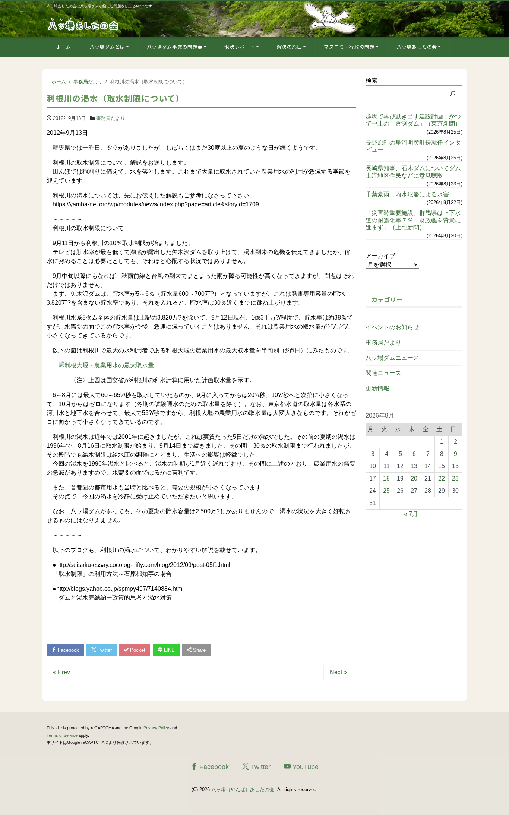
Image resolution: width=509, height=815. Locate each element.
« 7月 (411, 514)
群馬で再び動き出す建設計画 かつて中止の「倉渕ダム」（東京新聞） (413, 120)
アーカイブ (380, 256)
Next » (338, 672)
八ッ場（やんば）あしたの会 (242, 789)
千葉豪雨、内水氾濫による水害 (407, 194)
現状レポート (239, 46)
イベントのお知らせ (392, 327)
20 (414, 478)
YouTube (305, 767)
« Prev (61, 672)
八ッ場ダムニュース (392, 358)
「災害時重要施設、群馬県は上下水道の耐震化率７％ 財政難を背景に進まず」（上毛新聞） (413, 220)
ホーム (63, 46)
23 (455, 478)
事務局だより (110, 118)
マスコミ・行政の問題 (349, 46)
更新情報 (377, 388)
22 (441, 478)
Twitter (104, 650)
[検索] (453, 93)
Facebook (67, 650)
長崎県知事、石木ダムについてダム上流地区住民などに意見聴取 (413, 171)
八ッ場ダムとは (107, 46)
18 (386, 478)
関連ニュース (383, 373)
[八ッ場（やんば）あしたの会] (84, 24)
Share (199, 650)
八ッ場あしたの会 (416, 46)
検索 (371, 80)
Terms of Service (62, 735)
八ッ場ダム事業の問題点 (175, 46)
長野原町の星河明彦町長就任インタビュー (413, 146)
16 (455, 466)
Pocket (137, 650)
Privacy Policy (156, 728)
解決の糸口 (289, 46)
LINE (168, 650)
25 (386, 491)
